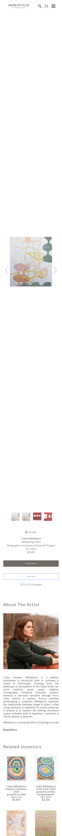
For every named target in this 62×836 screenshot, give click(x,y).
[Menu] (53, 6)
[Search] (39, 6)
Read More (10, 729)
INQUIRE (31, 576)
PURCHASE (31, 563)
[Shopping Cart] (46, 6)
